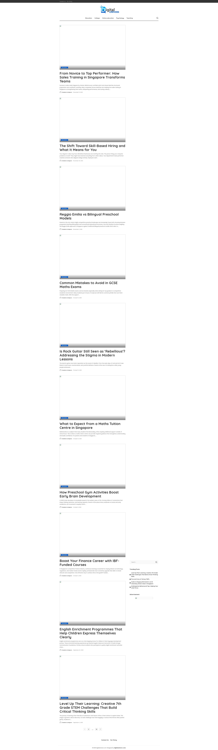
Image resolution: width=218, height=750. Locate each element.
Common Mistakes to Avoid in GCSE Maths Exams (89, 285)
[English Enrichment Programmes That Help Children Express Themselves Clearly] (92, 603)
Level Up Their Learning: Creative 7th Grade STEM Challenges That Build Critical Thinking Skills (90, 707)
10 (96, 729)
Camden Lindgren (67, 92)
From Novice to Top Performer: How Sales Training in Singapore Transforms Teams (92, 77)
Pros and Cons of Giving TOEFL (140, 579)
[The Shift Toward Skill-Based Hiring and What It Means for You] (92, 120)
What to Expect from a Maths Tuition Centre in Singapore (90, 426)
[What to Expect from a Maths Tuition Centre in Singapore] (92, 397)
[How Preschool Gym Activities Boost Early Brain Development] (92, 466)
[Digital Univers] (109, 9)
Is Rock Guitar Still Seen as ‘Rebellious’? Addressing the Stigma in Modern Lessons (92, 355)
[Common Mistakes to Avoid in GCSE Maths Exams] (92, 256)
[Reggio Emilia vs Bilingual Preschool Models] (92, 188)
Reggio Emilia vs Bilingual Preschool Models (89, 216)
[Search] (157, 18)
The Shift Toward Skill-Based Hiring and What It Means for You (92, 148)
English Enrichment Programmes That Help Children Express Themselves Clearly (91, 633)
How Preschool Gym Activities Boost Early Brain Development (89, 494)
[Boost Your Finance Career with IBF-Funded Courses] (92, 534)
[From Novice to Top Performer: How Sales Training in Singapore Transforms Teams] (92, 47)
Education (64, 67)
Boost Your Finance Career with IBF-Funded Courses (89, 563)
